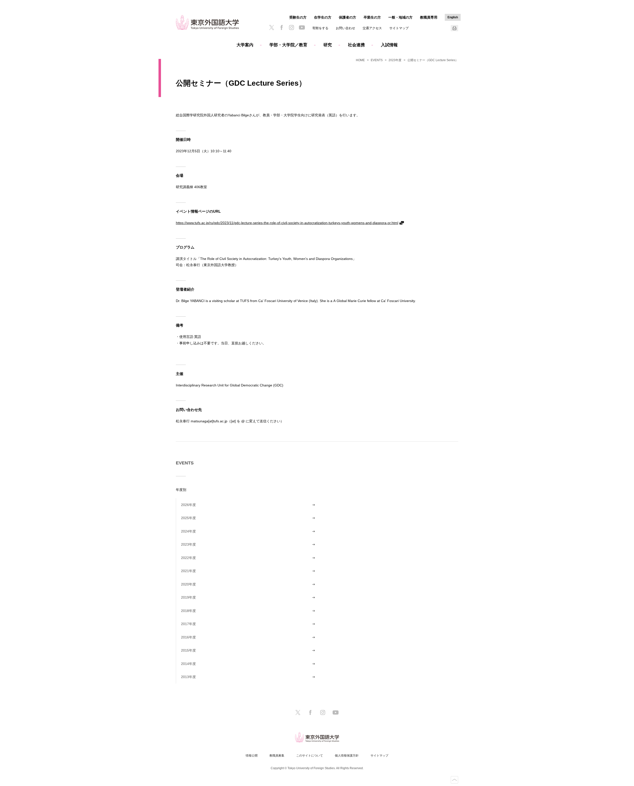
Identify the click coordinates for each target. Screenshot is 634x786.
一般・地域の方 (400, 17)
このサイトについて (309, 755)
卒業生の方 (372, 17)
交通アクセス (372, 28)
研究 (327, 45)
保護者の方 (347, 17)
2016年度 (188, 637)
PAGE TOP (454, 780)
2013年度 (188, 677)
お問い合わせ (345, 28)
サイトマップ (399, 28)
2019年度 (188, 597)
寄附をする (320, 28)
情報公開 (252, 755)
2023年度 (395, 60)
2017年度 (188, 624)
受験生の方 (298, 17)
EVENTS (377, 60)
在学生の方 (322, 17)
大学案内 (245, 45)
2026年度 (188, 505)
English (453, 17)
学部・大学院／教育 (288, 45)
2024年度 (188, 531)
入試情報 (389, 45)
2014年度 (188, 664)
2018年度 (188, 611)
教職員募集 (276, 755)
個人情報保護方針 (347, 755)
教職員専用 (428, 17)
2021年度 (188, 571)
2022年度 (188, 558)
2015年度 (188, 650)
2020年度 (188, 584)
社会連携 (356, 45)
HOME (360, 60)
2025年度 (188, 518)
